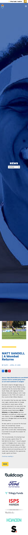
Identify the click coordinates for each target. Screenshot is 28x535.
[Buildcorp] (14, 475)
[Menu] (26, 6)
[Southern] (14, 529)
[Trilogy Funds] (14, 491)
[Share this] (3, 371)
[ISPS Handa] (14, 500)
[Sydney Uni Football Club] (2, 6)
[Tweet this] (6, 371)
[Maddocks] (14, 511)
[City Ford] (14, 482)
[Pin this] (9, 371)
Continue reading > (7, 456)
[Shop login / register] (9, 1)
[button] (25, 1)
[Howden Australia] (14, 518)
